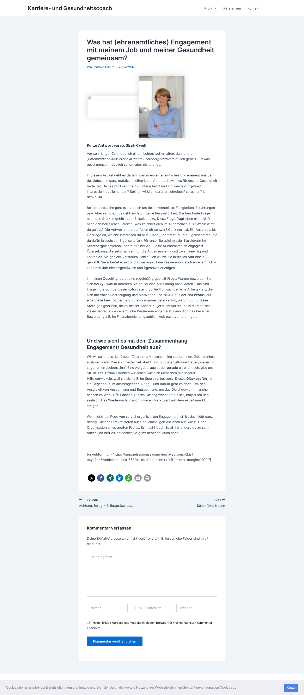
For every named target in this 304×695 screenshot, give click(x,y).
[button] (238, 688)
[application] (215, 8)
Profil (208, 8)
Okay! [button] (291, 687)
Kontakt (254, 8)
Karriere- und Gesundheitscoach (70, 8)
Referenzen (232, 8)
